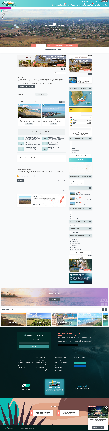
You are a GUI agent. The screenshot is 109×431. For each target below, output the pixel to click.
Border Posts (86, 113)
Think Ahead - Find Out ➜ (54, 393)
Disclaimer (76, 359)
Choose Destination (5, 8)
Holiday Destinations (71, 5)
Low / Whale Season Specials (76, 281)
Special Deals (20, 360)
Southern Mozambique (25, 8)
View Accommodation (97, 427)
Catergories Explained (79, 357)
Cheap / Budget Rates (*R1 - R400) (79, 225)
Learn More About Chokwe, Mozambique (80, 212)
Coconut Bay (74, 152)
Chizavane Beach (75, 150)
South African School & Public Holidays (43, 371)
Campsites (74, 245)
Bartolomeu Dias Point (76, 146)
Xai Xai (53, 116)
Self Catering (75, 239)
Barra (73, 144)
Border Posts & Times (41, 360)
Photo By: (5, 10)
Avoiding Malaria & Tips (41, 364)
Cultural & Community (24, 159)
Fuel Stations (39, 365)
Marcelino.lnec (5, 11)
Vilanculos (75, 125)
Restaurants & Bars (58, 45)
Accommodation (21, 359)
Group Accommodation (77, 249)
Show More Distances (81, 129)
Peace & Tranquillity (34, 159)
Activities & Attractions (68, 45)
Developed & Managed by (18, 427)
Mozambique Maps (98, 5)
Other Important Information (62, 369)
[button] (64, 69)
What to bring (58, 367)
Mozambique (105, 5)
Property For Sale (90, 4)
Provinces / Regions (40, 359)
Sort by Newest (61, 180)
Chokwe (38, 8)
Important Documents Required (62, 360)
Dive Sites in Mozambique (42, 369)
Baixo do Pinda (75, 142)
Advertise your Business (80, 362)
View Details (29, 123)
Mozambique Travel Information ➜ (68, 344)
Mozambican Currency (41, 362)
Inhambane (75, 120)
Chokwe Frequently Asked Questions (79, 218)
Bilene (29, 116)
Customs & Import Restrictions (62, 364)
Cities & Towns (75, 113)
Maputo (53, 200)
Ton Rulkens (47, 105)
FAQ (76, 45)
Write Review (20, 180)
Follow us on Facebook (80, 365)
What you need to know (60, 357)
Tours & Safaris (50, 45)
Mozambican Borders (60, 359)
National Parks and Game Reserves (25, 362)
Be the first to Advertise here (26, 86)
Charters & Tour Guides (22, 364)
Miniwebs (22, 388)
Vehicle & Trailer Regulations (61, 362)
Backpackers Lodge (76, 243)
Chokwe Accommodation (41, 45)
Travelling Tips (58, 365)
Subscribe (33, 346)
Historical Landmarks (40, 367)
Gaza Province (33, 8)
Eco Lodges (74, 247)
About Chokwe (33, 45)
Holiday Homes (75, 241)
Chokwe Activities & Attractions (78, 216)
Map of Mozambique (21, 369)
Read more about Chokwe (77, 169)
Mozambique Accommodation (60, 5)
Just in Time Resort (24, 105)
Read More (36, 204)
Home (52, 5)
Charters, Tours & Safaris (81, 5)
